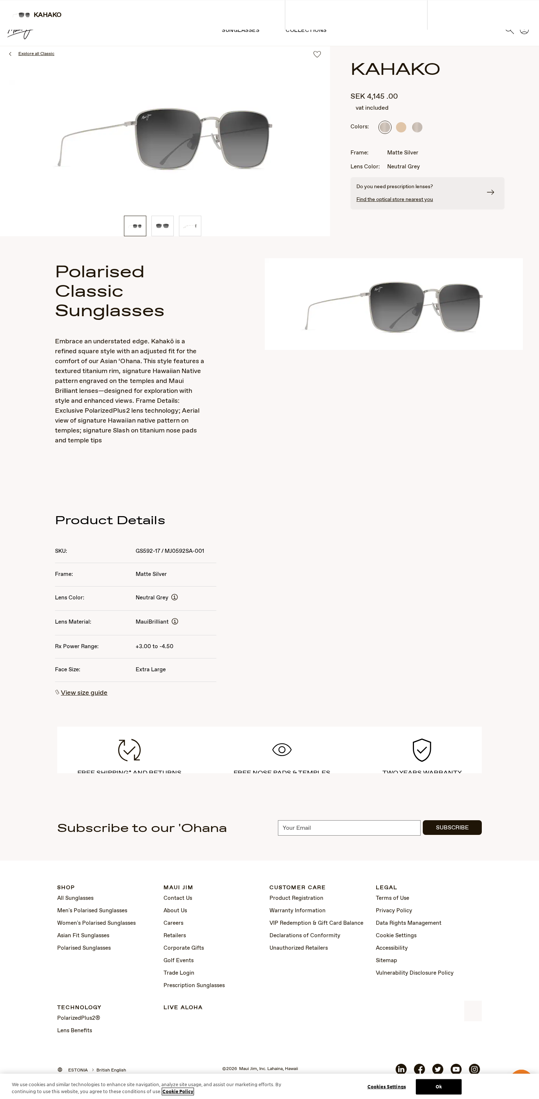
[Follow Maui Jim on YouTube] (456, 1072)
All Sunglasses (75, 898)
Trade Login (179, 973)
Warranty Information (298, 910)
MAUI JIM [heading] (179, 888)
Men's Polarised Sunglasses (92, 910)
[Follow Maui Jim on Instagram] (474, 1072)
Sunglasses (240, 30)
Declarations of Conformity (305, 935)
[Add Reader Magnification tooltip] (174, 598)
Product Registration (296, 898)
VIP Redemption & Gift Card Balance (316, 923)
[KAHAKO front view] (162, 226)
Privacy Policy (394, 910)
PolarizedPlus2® (78, 1018)
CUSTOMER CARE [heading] (298, 888)
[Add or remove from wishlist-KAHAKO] (317, 55)
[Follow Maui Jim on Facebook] (419, 1072)
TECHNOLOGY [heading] (79, 1008)
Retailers (175, 935)
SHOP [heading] (66, 888)
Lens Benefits (74, 1030)
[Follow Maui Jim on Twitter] (437, 1072)
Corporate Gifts (184, 948)
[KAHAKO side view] (190, 226)
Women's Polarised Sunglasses (96, 923)
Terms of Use (392, 898)
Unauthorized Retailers (299, 948)
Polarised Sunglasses (84, 948)
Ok (439, 1087)
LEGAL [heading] (386, 888)
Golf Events (179, 960)
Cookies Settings (386, 1087)
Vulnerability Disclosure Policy (415, 973)
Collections (306, 30)
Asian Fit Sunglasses (83, 935)
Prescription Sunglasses (194, 985)
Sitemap (386, 960)
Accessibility (392, 948)
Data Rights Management (408, 923)
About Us (175, 910)
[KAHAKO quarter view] (135, 226)
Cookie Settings (396, 935)
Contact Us (178, 898)
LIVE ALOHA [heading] (183, 1008)
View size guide (84, 693)
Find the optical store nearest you (394, 199)
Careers (173, 923)
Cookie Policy (177, 1091)
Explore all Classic (36, 54)
